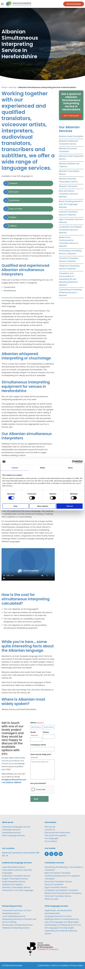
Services (12, 87)
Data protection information (57, 832)
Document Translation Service (58, 881)
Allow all (69, 506)
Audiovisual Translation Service (16, 876)
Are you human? (38, 783)
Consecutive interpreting (13, 297)
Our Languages (51, 838)
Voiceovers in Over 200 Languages (17, 890)
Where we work (51, 899)
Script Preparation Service (13, 881)
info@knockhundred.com (14, 779)
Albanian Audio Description (71, 136)
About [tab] (70, 468)
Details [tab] (42, 468)
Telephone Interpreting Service (16, 928)
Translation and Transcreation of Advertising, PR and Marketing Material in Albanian (68, 279)
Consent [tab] (15, 468)
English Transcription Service (15, 878)
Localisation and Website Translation (61, 890)
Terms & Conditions (60, 965)
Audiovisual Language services (16, 827)
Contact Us (50, 829)
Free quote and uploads (55, 835)
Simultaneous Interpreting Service (17, 925)
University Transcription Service (16, 887)
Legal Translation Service (56, 887)
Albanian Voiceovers (68, 186)
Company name (38, 745)
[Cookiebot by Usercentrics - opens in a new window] (73, 461)
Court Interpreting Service (13, 916)
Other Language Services (13, 835)
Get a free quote (71, 115)
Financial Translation (54, 884)
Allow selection (42, 506)
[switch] (32, 497)
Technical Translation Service (58, 896)
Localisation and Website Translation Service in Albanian (70, 230)
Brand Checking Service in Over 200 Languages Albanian (70, 204)
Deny (15, 506)
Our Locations (51, 841)
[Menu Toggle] (2, 4)
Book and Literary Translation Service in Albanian (68, 194)
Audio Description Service (13, 867)
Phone (46, 732)
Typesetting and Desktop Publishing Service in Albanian (70, 292)
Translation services (11, 829)
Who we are (50, 827)
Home (4, 87)
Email (34, 733)
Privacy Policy (77, 965)
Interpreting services (11, 832)
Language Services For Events (58, 916)
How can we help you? (40, 755)
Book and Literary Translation (58, 873)
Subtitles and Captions (12, 884)
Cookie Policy (44, 965)
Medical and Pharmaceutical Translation (63, 893)
